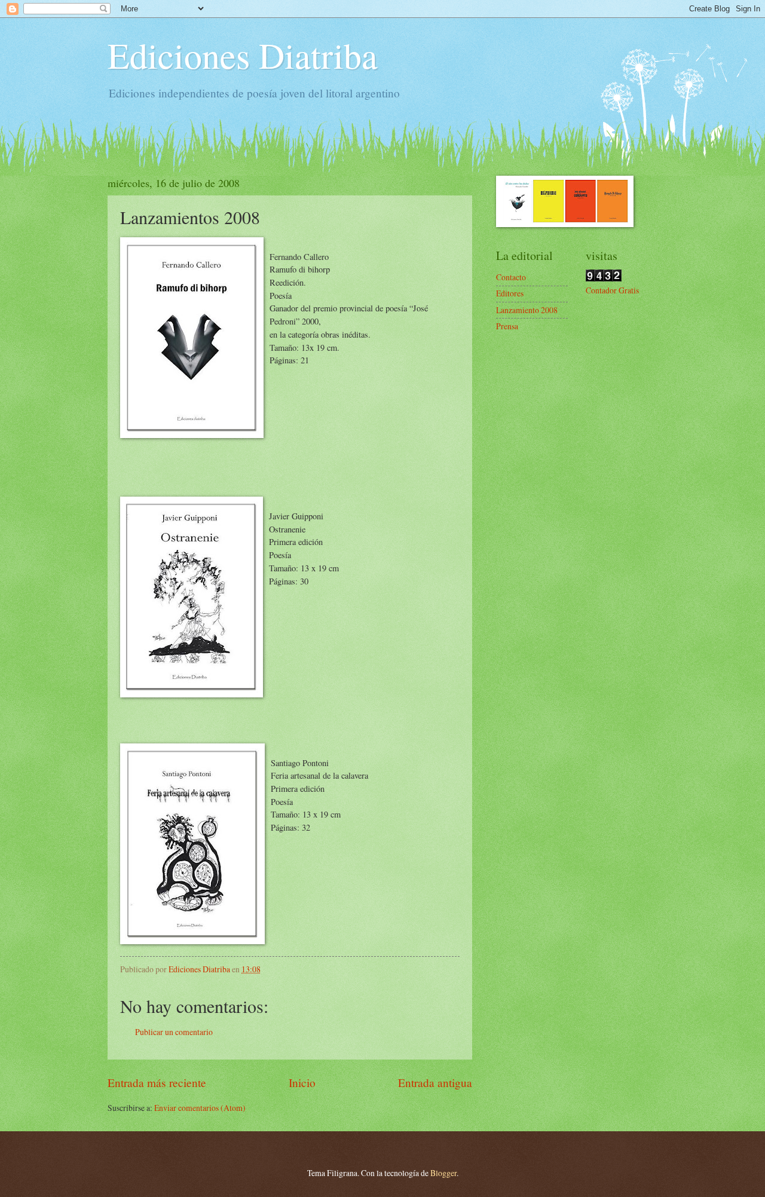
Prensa (507, 326)
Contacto (511, 277)
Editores (510, 293)
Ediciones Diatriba (243, 55)
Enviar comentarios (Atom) (200, 1107)
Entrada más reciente (157, 1082)
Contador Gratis (612, 290)
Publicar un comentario (174, 1031)
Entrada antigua (435, 1082)
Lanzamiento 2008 (527, 310)
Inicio (302, 1082)
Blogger (443, 1172)
